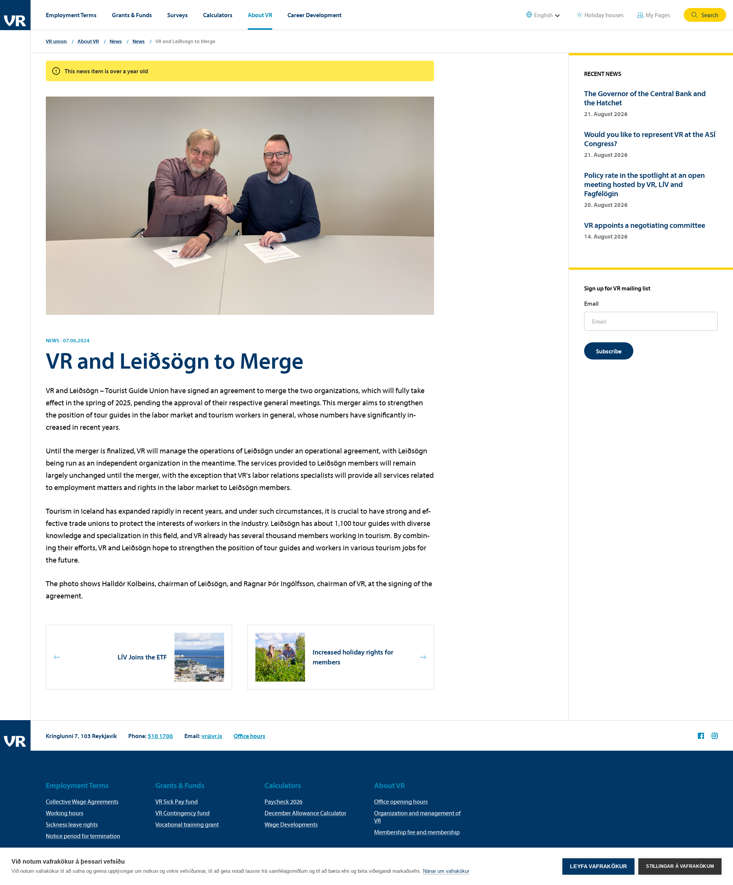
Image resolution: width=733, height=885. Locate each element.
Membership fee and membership (417, 832)
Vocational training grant (187, 824)
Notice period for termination (83, 836)
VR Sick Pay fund (176, 801)
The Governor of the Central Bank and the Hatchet (645, 98)
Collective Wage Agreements (82, 801)
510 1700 (160, 736)
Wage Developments (291, 824)
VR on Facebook (701, 736)
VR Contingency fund (182, 813)
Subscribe (609, 351)
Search (709, 15)
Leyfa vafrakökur (598, 866)
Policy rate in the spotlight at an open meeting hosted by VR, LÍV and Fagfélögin (644, 184)
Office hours (249, 736)
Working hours (64, 813)
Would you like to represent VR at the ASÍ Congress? (649, 138)
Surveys (177, 15)
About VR (260, 15)
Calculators (217, 15)
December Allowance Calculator (305, 813)
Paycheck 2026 (283, 801)
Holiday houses (603, 15)
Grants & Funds (132, 15)
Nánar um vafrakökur (446, 871)
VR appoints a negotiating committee (644, 225)
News (116, 41)
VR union (56, 41)
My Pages (658, 15)
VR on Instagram (715, 736)
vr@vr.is (212, 736)
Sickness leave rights (72, 824)
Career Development (314, 15)
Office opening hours (401, 801)
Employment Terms (71, 15)
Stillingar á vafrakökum (680, 866)
